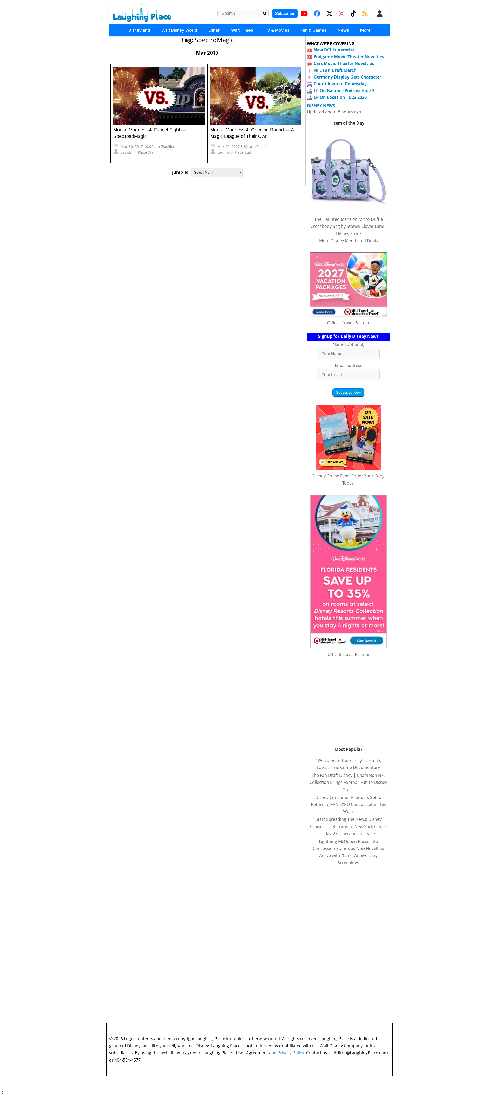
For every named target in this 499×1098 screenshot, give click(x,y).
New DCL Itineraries (334, 50)
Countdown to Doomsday (340, 84)
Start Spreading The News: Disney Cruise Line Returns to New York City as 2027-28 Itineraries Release (348, 826)
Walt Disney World (179, 30)
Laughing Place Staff (138, 152)
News (343, 30)
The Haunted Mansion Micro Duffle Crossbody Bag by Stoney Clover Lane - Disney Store (348, 226)
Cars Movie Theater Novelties (344, 63)
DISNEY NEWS (321, 105)
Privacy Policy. (291, 1053)
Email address (348, 365)
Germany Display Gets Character (347, 77)
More (365, 30)
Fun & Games (313, 30)
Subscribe (284, 13)
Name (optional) (348, 344)
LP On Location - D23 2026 (340, 97)
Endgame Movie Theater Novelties (349, 57)
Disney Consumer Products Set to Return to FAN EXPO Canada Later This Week (348, 804)
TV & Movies (276, 30)
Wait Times (242, 30)
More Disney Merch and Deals (348, 240)
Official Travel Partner (348, 323)
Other (214, 30)
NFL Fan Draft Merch (335, 70)
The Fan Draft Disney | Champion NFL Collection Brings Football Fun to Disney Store (348, 782)
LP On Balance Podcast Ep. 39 (344, 90)
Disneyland (139, 30)
